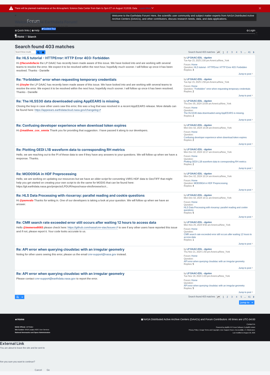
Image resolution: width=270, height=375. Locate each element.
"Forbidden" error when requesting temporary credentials (222, 89)
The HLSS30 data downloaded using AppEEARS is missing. (214, 113)
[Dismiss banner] (260, 8)
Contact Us (251, 324)
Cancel (38, 370)
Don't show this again (24, 35)
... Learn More (144, 8)
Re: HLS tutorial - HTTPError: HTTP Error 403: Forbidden (62, 58)
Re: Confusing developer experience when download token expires (71, 125)
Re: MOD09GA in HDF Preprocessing (46, 174)
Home (194, 64)
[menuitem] (184, 319)
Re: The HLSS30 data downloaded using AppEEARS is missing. (68, 101)
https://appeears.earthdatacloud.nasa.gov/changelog (66, 109)
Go (48, 370)
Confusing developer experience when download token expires (215, 137)
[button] (218, 52)
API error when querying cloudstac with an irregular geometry (214, 261)
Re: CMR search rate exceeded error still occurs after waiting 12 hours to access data (86, 222)
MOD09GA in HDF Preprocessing (211, 183)
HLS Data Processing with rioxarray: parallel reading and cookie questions (216, 208)
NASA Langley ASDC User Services (37, 329)
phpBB (227, 327)
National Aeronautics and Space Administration (32, 332)
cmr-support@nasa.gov (102, 254)
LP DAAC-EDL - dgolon (199, 57)
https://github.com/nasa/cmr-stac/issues (91, 227)
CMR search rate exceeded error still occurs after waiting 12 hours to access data (218, 235)
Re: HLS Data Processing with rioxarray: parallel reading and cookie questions (80, 195)
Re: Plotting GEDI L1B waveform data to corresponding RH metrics (70, 150)
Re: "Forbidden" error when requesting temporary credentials (66, 79)
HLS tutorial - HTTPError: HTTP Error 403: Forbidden (220, 67)
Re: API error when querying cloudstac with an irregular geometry (70, 249)
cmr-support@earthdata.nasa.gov (55, 278)
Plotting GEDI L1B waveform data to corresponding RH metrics (215, 161)
